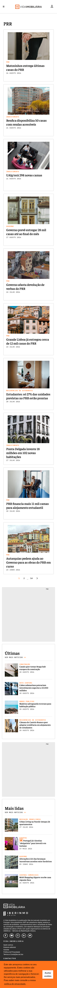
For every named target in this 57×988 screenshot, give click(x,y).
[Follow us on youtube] (12, 936)
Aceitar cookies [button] (47, 974)
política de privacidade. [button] (15, 984)
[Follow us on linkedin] (24, 936)
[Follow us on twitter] (30, 936)
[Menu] (3, 6)
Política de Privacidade (11, 952)
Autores (6, 950)
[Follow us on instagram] (18, 936)
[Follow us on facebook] (5, 936)
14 (31, 578)
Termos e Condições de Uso (13, 954)
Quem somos (8, 945)
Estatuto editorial (9, 947)
